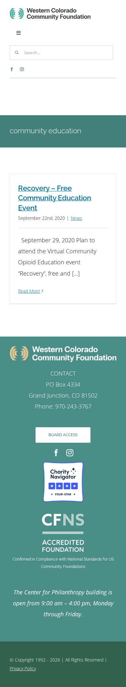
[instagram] (22, 69)
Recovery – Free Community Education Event (54, 198)
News (76, 218)
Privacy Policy (23, 668)
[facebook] (12, 69)
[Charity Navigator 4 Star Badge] (63, 465)
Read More (29, 291)
